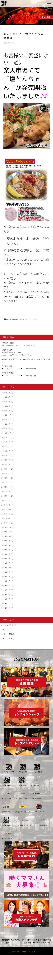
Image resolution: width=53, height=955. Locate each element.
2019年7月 (5, 581)
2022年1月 (5, 500)
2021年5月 (5, 523)
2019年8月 (5, 576)
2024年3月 (5, 455)
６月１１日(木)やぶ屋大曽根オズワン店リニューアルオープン (11, 352)
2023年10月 (6, 464)
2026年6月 (5, 397)
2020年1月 (5, 563)
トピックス (33, 319)
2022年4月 (5, 496)
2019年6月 (5, 585)
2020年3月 (5, 554)
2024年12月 (6, 433)
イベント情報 (6, 634)
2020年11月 (6, 532)
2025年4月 (5, 428)
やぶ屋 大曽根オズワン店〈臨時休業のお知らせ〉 (21, 359)
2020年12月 (6, 527)
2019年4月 (5, 594)
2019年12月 (6, 568)
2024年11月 (6, 437)
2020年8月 (5, 540)
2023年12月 (6, 460)
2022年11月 (6, 487)
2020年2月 (5, 558)
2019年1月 (5, 603)
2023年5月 (5, 473)
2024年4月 (5, 451)
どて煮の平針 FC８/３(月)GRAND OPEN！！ (12, 344)
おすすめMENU (12, 319)
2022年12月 (6, 482)
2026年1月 (5, 410)
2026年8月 (5, 392)
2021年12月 (6, 505)
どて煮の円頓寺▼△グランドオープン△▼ (12, 374)
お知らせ (23, 319)
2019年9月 (5, 572)
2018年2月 (5, 608)
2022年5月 (5, 491)
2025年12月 (6, 415)
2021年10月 (6, 509)
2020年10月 (6, 536)
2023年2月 (5, 478)
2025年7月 (5, 424)
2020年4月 (5, 550)
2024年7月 (5, 446)
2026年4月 (5, 406)
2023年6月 (5, 469)
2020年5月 (5, 545)
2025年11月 (6, 419)
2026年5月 (5, 402)
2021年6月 (5, 518)
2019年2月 (5, 599)
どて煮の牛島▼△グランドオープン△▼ (12, 367)
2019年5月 (5, 590)
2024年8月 (5, 442)
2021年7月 (5, 514)
